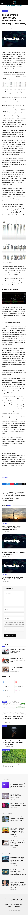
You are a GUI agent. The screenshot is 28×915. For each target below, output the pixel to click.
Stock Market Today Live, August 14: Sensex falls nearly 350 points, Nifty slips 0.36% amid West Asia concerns (18, 860)
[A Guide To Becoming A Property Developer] (5, 669)
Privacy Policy (18, 904)
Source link (5, 477)
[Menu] (2, 3)
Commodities (6, 750)
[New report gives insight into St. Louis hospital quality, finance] (5, 796)
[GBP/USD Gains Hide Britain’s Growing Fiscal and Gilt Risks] (14, 541)
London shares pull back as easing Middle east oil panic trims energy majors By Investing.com (12, 527)
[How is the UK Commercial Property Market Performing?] (5, 651)
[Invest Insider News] (15, 3)
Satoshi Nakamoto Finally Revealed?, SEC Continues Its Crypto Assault (14, 742)
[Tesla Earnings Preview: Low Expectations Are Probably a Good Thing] (14, 46)
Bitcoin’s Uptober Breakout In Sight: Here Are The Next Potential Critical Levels (20, 495)
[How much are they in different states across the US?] (5, 660)
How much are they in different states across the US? (17, 660)
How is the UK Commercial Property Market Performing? (17, 651)
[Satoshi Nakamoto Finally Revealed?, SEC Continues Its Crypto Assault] (14, 732)
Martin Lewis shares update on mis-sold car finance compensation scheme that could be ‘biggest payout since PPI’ (18, 884)
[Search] (26, 3)
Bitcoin (4, 701)
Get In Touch (8, 904)
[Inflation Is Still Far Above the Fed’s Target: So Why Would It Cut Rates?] (14, 566)
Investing (5, 11)
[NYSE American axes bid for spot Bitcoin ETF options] (5, 805)
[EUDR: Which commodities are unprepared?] (14, 756)
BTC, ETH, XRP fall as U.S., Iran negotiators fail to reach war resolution (14, 718)
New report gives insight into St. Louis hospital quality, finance (17, 795)
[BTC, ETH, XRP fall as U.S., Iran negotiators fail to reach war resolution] (14, 708)
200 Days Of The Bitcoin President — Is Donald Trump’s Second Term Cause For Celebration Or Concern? (17, 831)
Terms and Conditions (14, 906)
